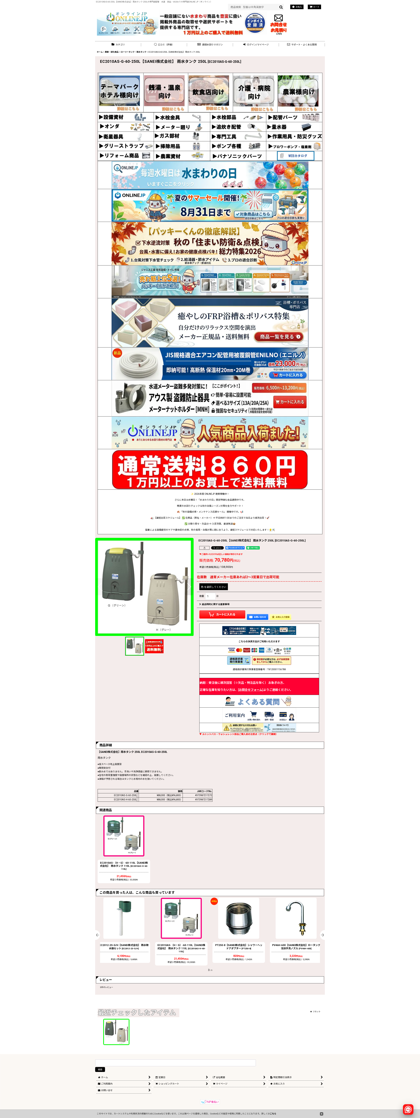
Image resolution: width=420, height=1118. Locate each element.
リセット (317, 1011)
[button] (210, 44)
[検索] (281, 7)
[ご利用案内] (259, 715)
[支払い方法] (259, 651)
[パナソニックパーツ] (238, 155)
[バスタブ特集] (210, 322)
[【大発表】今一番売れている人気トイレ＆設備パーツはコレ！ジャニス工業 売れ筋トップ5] (210, 282)
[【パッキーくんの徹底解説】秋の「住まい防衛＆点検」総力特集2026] (210, 243)
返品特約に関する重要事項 (215, 604)
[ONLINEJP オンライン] (127, 22)
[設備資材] (126, 117)
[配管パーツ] (294, 117)
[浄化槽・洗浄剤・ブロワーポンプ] (294, 146)
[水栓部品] (238, 117)
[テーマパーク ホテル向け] (119, 92)
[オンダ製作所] (126, 126)
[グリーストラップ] (126, 146)
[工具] (238, 136)
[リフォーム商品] (126, 155)
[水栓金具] (182, 117)
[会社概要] (255, 13)
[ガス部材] (182, 136)
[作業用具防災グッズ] (294, 136)
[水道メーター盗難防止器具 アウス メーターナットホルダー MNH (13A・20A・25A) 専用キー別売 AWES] (210, 398)
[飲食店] (208, 92)
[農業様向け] (298, 92)
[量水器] (294, 126)
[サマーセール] (210, 205)
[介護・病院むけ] (253, 92)
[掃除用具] (182, 146)
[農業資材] (182, 155)
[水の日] (210, 175)
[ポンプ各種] (238, 146)
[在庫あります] (210, 433)
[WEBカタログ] (294, 155)
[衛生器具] (126, 136)
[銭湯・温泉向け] (164, 92)
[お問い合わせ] (278, 22)
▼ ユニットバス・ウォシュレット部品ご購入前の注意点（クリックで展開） (238, 734)
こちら (273, 1113)
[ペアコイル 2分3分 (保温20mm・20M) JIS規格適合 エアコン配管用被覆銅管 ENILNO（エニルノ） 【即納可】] (210, 364)
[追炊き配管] (238, 126)
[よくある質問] (259, 701)
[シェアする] (204, 548)
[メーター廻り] (182, 126)
